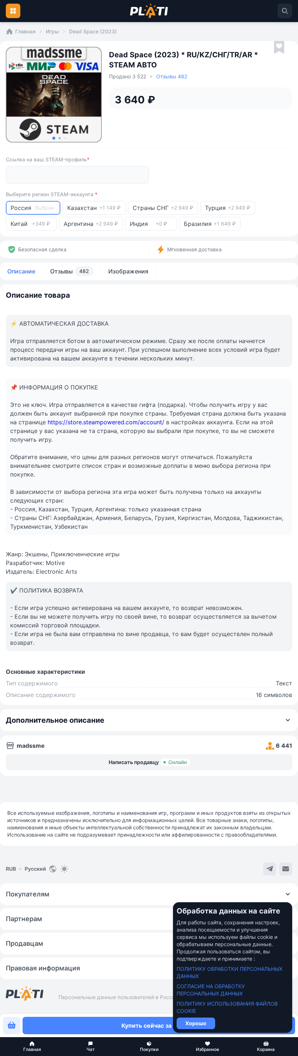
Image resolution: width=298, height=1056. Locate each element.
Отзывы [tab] (69, 271)
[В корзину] (11, 1025)
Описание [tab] (21, 271)
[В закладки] (279, 47)
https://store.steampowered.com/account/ (106, 422)
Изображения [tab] (128, 271)
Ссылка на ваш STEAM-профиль (47, 159)
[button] (32, 1047)
